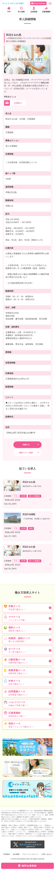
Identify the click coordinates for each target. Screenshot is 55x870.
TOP (9, 12)
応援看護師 (46, 12)
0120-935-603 (39, 3)
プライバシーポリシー (30, 854)
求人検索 (21, 12)
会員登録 (33, 12)
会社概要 (16, 854)
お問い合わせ (46, 854)
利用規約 (6, 854)
